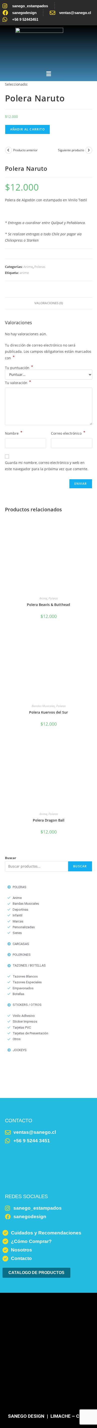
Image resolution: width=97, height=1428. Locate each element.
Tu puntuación (19, 368)
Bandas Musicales (43, 706)
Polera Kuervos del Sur (48, 712)
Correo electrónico (68, 433)
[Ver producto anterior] (8, 150)
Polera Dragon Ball (48, 820)
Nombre (13, 433)
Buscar (10, 858)
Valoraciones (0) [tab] (48, 303)
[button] (48, 74)
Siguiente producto (71, 150)
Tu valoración (18, 382)
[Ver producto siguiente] (88, 150)
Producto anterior (25, 150)
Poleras (39, 266)
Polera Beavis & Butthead (48, 604)
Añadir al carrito (27, 129)
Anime (28, 266)
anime (24, 272)
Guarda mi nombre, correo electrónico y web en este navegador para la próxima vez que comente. (46, 465)
